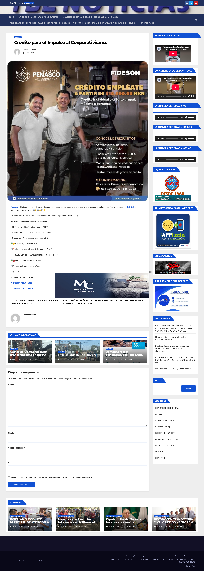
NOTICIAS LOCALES (164, 446)
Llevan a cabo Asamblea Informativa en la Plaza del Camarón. (76, 522)
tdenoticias (31, 50)
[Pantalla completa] (192, 96)
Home (11, 17)
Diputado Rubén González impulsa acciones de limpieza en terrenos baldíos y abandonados (174, 348)
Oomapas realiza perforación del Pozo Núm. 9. (124, 354)
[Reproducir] (158, 96)
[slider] (191, 117)
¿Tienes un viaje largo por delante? (38, 17)
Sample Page (147, 23)
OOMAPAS (18, 37)
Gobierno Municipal (163, 427)
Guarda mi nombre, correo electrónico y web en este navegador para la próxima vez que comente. (52, 477)
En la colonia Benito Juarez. (77, 355)
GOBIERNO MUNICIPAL (166, 433)
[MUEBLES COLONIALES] (102, 285)
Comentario (13, 384)
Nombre (12, 433)
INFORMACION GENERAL (167, 439)
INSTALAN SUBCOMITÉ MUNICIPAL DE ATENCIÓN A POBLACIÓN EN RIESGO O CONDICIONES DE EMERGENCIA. (173, 328)
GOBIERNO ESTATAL (164, 421)
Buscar (158, 380)
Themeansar (45, 561)
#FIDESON (130, 207)
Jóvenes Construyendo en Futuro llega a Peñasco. (91, 17)
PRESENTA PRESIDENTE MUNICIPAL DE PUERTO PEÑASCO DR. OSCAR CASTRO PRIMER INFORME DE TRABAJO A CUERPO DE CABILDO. (72, 23)
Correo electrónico (16, 448)
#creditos (14, 207)
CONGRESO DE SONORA (167, 408)
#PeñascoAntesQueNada (21, 283)
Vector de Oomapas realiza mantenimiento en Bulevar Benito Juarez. (28, 354)
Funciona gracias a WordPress (16, 561)
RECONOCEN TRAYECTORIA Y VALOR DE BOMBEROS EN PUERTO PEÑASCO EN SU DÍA (175, 360)
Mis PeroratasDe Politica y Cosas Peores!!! (173, 369)
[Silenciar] (189, 96)
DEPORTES (160, 414)
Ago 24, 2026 (17, 527)
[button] (196, 20)
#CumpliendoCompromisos (22, 288)
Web (10, 463)
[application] (175, 87)
